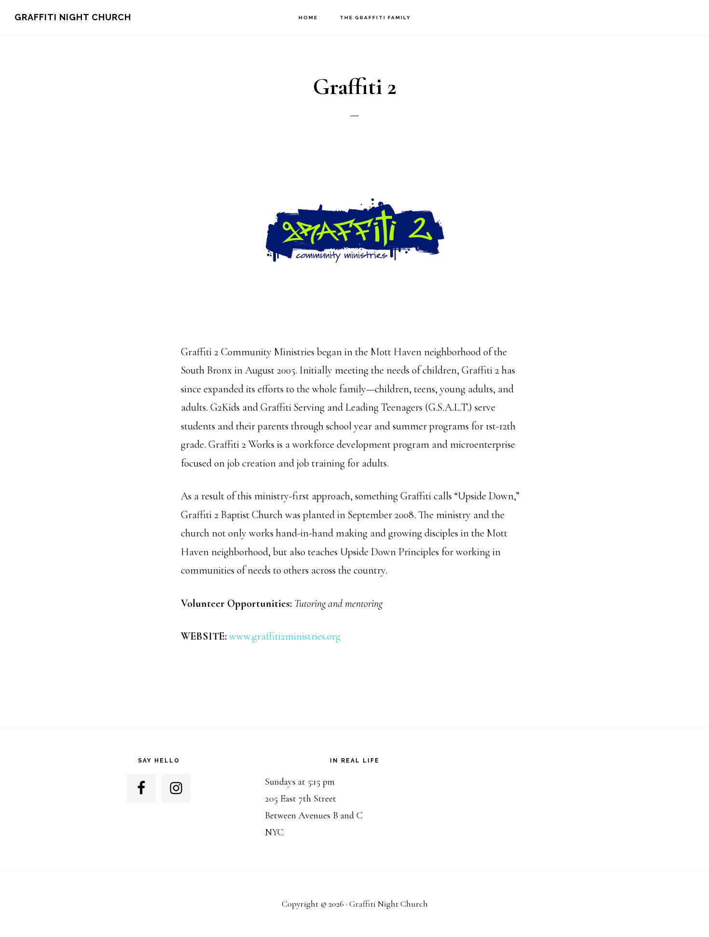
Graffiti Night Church (72, 17)
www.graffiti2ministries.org (285, 636)
